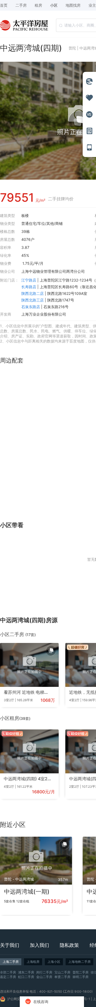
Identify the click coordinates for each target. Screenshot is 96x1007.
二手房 (21, 5)
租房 (38, 5)
